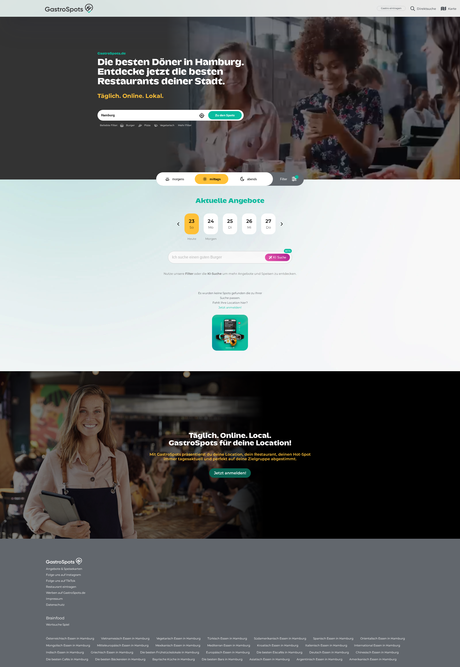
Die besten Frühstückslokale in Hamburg (169, 652)
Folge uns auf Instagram (63, 575)
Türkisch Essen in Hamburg (227, 638)
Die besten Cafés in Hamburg (67, 659)
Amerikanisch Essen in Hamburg (373, 659)
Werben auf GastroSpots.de (65, 592)
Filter (189, 273)
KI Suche (279, 257)
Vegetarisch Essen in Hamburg (178, 638)
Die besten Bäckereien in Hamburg (120, 659)
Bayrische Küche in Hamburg (173, 659)
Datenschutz (55, 604)
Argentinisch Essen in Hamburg (319, 659)
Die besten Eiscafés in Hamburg (279, 652)
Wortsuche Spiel (57, 624)
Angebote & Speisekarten (64, 569)
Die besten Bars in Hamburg (222, 659)
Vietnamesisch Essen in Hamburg (125, 638)
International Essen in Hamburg (377, 645)
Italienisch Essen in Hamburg (326, 645)
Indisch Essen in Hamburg (65, 652)
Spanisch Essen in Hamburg (333, 638)
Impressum (54, 598)
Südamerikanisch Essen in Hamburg (280, 638)
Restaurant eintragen (61, 587)
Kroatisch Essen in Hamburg (277, 645)
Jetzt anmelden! (230, 307)
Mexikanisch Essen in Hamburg (177, 645)
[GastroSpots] (69, 8)
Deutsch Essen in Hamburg (329, 652)
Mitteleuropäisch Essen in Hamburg (123, 645)
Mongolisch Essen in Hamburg (68, 645)
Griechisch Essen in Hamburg (112, 652)
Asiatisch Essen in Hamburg (269, 659)
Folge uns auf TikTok (60, 581)
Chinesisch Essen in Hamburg (377, 652)
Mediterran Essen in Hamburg (228, 645)
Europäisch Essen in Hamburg (228, 652)
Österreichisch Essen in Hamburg (70, 638)
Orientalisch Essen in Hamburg (382, 638)
